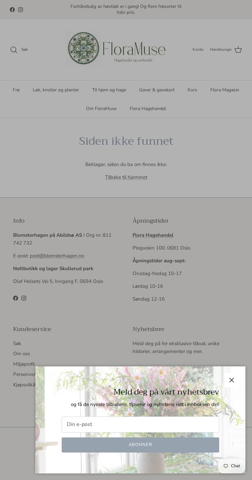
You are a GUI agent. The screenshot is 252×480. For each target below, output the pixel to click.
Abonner (140, 445)
